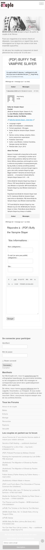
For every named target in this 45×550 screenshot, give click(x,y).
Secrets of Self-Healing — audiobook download (19, 443)
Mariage (5, 417)
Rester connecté (10, 361)
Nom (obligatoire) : (14, 246)
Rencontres (6, 421)
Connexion (7, 365)
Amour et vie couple (9, 406)
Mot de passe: (7, 352)
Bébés (4, 410)
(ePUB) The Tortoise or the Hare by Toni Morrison (20, 508)
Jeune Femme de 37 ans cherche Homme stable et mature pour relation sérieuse (21, 438)
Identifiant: (6, 343)
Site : (10, 266)
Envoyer (11, 318)
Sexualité (5, 428)
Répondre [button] (29, 91)
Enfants (5, 414)
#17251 (36, 91)
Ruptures (5, 425)
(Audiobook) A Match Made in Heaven (16, 480)
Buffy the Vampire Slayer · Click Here (21, 120)
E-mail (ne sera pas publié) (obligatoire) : (18, 256)
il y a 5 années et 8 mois (15, 77)
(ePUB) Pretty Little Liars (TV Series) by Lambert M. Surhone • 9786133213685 (21, 491)
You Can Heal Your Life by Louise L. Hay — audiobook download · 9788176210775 (22, 528)
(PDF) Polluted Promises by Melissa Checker (18, 453)
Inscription (6, 368)
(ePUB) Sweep (7, 518)
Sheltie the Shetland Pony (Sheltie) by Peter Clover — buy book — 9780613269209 (22, 497)
